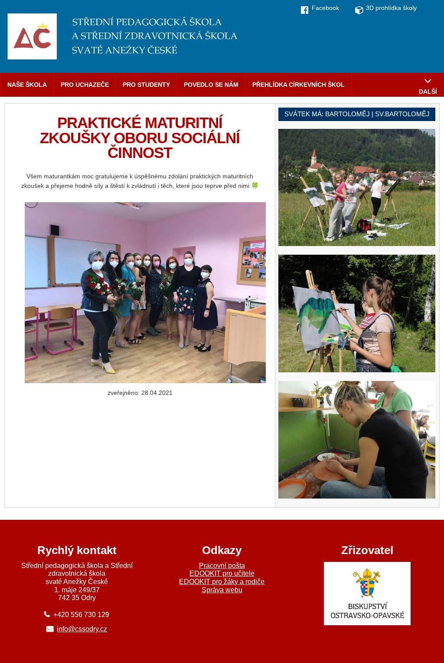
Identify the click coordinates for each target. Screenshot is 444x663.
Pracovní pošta (222, 565)
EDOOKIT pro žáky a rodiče (221, 581)
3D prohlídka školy (391, 7)
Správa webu (222, 590)
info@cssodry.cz (82, 629)
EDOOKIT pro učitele (222, 573)
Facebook (325, 7)
